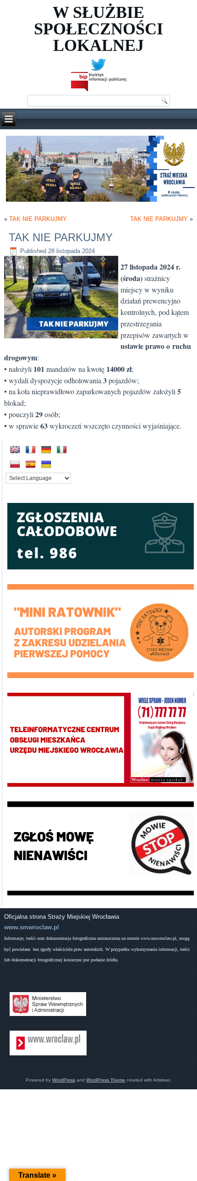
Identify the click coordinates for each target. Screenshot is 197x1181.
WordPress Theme (105, 1079)
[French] (31, 450)
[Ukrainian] (46, 464)
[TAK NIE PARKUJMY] (62, 338)
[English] (15, 450)
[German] (46, 450)
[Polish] (15, 464)
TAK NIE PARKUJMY (38, 218)
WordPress (63, 1079)
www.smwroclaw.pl (31, 927)
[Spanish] (31, 464)
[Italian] (62, 450)
